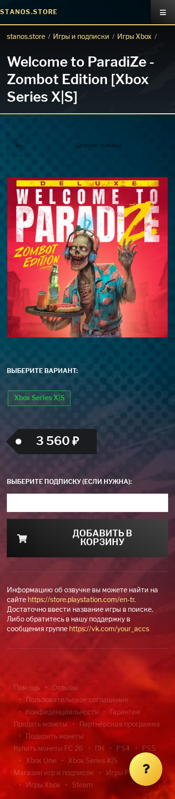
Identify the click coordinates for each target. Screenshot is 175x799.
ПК (100, 749)
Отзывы (65, 688)
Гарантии (125, 712)
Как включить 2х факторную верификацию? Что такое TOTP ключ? (157, 165)
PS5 (149, 749)
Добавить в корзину (102, 538)
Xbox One (41, 761)
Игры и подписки (81, 37)
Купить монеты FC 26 (48, 749)
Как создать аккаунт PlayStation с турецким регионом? (158, 159)
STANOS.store (29, 12)
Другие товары (98, 145)
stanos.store (26, 37)
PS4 (123, 749)
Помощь (27, 688)
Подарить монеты (55, 736)
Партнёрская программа (119, 724)
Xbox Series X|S (39, 398)
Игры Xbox (134, 37)
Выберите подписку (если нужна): (69, 482)
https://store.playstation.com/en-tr (81, 600)
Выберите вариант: (42, 371)
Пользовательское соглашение (77, 700)
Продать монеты (40, 724)
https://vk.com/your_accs (109, 629)
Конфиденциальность (62, 712)
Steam (82, 785)
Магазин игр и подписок (54, 773)
